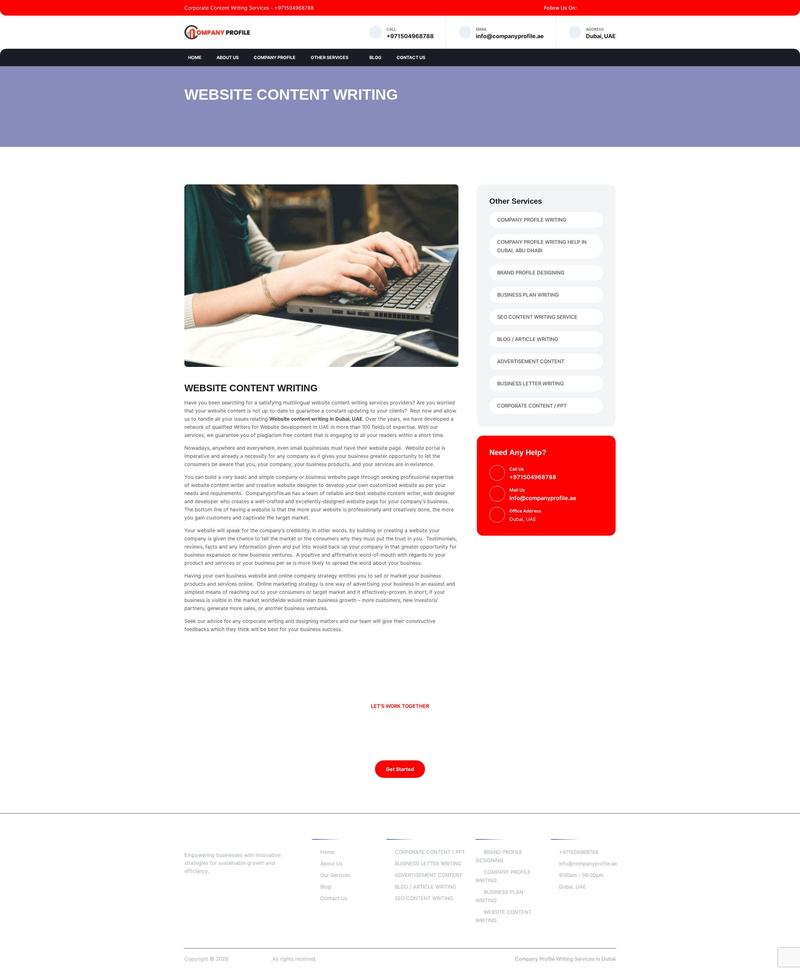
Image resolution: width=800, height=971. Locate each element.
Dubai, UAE (572, 886)
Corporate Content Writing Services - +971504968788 (249, 8)
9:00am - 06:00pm (581, 875)
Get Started (400, 769)
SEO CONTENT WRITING (424, 898)
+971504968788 (532, 477)
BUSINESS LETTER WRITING (530, 383)
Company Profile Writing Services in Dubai (565, 959)
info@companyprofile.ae (542, 498)
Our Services (335, 875)
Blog (375, 57)
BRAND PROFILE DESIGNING (530, 272)
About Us (228, 57)
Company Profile (275, 57)
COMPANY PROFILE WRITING (531, 220)
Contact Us (411, 57)
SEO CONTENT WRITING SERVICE (537, 317)
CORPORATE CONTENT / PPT (532, 406)
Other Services (330, 57)
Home (195, 57)
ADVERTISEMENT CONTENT (530, 361)
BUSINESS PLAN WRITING (528, 295)
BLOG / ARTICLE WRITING (527, 339)
